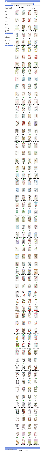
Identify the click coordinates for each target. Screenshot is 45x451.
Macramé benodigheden (7, 42)
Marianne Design (6, 23)
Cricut (5, 10)
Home (15, 5)
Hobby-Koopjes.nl (7, 1)
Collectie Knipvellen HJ (7, 37)
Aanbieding (6, 34)
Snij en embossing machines (8, 28)
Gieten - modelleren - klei (7, 16)
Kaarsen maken (6, 21)
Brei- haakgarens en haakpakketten (8, 8)
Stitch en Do (6, 29)
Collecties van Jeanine (7, 36)
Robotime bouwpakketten (7, 26)
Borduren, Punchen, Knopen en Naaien (9, 7)
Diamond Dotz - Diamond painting (8, 13)
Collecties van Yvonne (7, 39)
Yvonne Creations (23, 5)
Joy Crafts (6, 20)
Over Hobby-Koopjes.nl (10, 449)
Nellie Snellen (6, 24)
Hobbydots (6, 17)
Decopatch (6, 11)
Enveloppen (6, 14)
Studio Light (6, 31)
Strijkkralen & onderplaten (7, 30)
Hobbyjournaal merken (7, 18)
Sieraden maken (6, 27)
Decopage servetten (7, 44)
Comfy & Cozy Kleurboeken (7, 40)
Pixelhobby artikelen (7, 43)
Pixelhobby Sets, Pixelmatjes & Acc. (8, 25)
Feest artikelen (6, 15)
